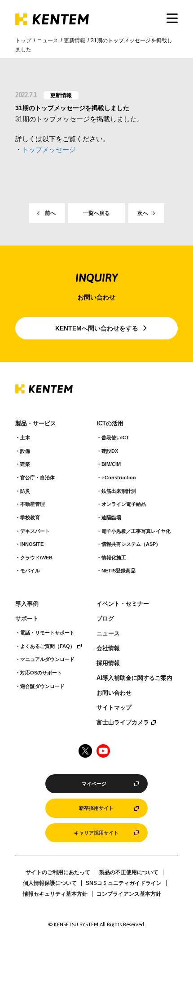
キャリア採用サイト (96, 832)
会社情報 (108, 648)
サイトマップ (114, 708)
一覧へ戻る (96, 213)
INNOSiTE (32, 544)
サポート (27, 619)
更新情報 (74, 40)
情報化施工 (113, 557)
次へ (142, 213)
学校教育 (30, 517)
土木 (25, 437)
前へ (50, 213)
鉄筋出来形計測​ (118, 491)
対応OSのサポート (41, 672)
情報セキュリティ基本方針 (55, 894)
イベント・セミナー (122, 604)
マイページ (94, 783)
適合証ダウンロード (42, 686)
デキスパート (35, 531)
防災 (25, 491)
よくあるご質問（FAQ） (47, 646)
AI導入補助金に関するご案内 (134, 678)
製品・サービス (35, 423)
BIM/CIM (111, 464)
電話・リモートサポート (47, 632)
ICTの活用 (109, 423)
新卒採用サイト (96, 808)
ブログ (105, 619)
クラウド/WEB (36, 557)
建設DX (109, 451)
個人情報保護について (50, 883)
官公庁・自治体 (37, 477)
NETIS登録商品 (118, 570)
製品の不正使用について (128, 872)
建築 (25, 464)
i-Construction (118, 477)
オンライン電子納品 (123, 504)
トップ (23, 40)
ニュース (47, 40)
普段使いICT (115, 437)
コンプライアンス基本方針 (128, 894)
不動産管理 (32, 504)
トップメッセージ (49, 149)
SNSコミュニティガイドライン (124, 883)
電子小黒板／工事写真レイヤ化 (136, 531)
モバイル (30, 570)
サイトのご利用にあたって (58, 872)
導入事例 (27, 604)
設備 (25, 451)
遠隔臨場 (111, 517)
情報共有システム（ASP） (131, 544)
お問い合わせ (114, 693)
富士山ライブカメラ (122, 722)
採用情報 (108, 663)
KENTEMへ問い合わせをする (96, 328)
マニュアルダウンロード (47, 659)
